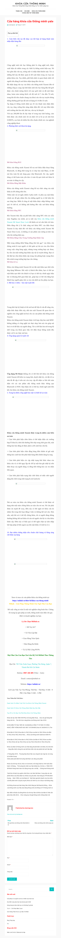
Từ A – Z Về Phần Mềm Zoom (14, 908)
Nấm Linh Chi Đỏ (11, 932)
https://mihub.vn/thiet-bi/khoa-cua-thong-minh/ (30, 601)
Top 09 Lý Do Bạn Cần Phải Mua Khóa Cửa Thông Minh (24, 713)
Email (9, 864)
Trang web (9, 871)
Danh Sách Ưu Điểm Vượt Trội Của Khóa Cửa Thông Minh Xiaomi (26, 703)
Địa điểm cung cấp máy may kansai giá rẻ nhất (19, 902)
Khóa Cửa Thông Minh (30, 3)
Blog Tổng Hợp (11, 920)
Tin (12, 799)
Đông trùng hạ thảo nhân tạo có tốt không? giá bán (20, 905)
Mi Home (27, 11)
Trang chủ (19, 11)
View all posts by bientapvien (14, 814)
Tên (8, 858)
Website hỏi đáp (21, 932)
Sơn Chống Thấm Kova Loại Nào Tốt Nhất (17, 911)
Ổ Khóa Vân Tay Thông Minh (30, 13)
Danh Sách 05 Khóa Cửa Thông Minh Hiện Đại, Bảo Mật (23, 708)
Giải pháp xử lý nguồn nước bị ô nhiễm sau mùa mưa (20, 898)
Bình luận (10, 836)
